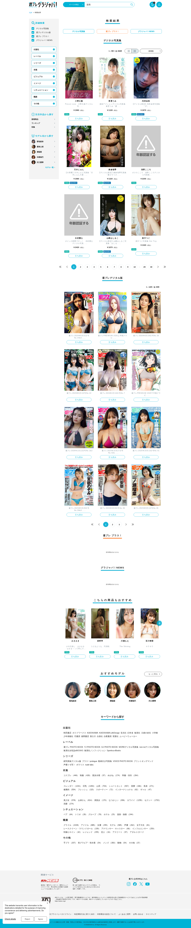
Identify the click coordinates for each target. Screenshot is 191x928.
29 (144, 267)
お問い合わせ (138, 914)
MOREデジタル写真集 (128, 747)
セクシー (152, 800)
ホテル (110, 814)
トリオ (81, 814)
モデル (116, 825)
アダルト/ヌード (137, 832)
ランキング (36, 123)
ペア (69, 814)
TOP (30, 13)
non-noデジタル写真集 (149, 747)
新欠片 (93, 736)
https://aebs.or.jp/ (60, 901)
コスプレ (71, 775)
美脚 (137, 786)
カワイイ (135, 800)
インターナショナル (127, 789)
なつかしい (117, 800)
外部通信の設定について (106, 914)
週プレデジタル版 (43, 32)
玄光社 (123, 733)
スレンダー (73, 786)
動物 (122, 843)
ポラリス (80, 765)
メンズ (109, 843)
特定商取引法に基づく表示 (84, 914)
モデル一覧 (49, 167)
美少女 (70, 800)
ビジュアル (38, 76)
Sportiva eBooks (114, 750)
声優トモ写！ (69, 765)
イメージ (37, 83)
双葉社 (115, 736)
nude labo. (89, 765)
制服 (85, 775)
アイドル (88, 825)
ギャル (146, 789)
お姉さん (85, 800)
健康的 (70, 789)
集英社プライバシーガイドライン (58, 914)
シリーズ (37, 63)
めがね (114, 775)
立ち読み (79, 118)
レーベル (37, 56)
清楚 (69, 804)
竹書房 (77, 736)
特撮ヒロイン (73, 832)
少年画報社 (68, 736)
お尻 (102, 786)
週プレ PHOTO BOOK (73, 747)
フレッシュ (86, 789)
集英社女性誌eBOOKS (73, 750)
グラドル (72, 825)
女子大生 (144, 825)
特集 (33, 127)
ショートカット (119, 786)
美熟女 (101, 800)
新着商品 (35, 119)
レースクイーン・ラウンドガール (82, 828)
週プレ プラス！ (42, 36)
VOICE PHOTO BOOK (123, 761)
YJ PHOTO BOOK (92, 747)
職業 (35, 97)
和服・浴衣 (130, 775)
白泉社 (100, 736)
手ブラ (70, 843)
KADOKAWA (92, 733)
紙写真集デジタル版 (72, 761)
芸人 (106, 832)
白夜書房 (108, 736)
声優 (130, 825)
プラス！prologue (89, 761)
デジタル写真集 (42, 28)
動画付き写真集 (105, 761)
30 (151, 267)
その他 (36, 104)
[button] (159, 623)
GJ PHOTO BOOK (109, 747)
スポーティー (105, 789)
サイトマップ (151, 914)
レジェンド (91, 832)
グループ (95, 814)
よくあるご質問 (124, 914)
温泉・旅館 (125, 814)
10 (135, 267)
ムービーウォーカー (128, 736)
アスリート (121, 832)
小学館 (155, 733)
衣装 (35, 70)
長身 (149, 786)
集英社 (137, 733)
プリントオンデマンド (143, 761)
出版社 (36, 49)
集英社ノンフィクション (95, 750)
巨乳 (89, 786)
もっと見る (153, 674)
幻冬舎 (130, 733)
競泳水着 (99, 775)
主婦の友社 (146, 733)
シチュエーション (41, 90)
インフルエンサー (143, 828)
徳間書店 (85, 736)
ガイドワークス (79, 733)
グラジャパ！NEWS (44, 40)
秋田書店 (67, 733)
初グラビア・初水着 (90, 843)
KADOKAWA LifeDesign (109, 733)
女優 (103, 825)
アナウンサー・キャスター (116, 828)
